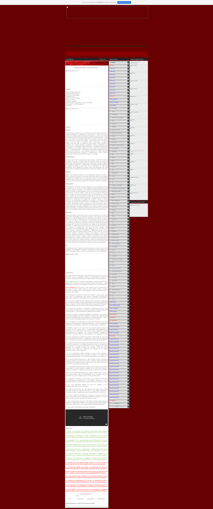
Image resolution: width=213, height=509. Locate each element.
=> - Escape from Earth (114, 148)
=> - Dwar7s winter (113, 142)
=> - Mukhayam (112, 209)
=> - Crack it (112, 120)
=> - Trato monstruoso (114, 280)
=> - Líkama (112, 179)
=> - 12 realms (112, 111)
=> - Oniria (112, 222)
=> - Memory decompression (115, 200)
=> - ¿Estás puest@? (113, 108)
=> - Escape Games (113, 151)
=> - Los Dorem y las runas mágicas (116, 185)
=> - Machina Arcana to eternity (115, 191)
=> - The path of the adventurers (115, 268)
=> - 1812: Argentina (113, 114)
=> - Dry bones (112, 136)
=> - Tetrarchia (112, 265)
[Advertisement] (106, 32)
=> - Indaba (112, 163)
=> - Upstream (112, 286)
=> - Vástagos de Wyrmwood (115, 289)
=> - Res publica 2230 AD (114, 234)
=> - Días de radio (113, 123)
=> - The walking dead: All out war (116, 271)
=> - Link (111, 182)
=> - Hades (112, 154)
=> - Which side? (113, 292)
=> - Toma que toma (113, 277)
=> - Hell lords (112, 157)
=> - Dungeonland (113, 139)
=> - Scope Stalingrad (113, 246)
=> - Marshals (112, 197)
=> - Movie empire (113, 206)
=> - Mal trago (112, 194)
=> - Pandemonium (113, 225)
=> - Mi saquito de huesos (114, 203)
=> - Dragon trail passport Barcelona (116, 133)
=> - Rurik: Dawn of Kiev (114, 240)
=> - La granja (112, 176)
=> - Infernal (112, 262)
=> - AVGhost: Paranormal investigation (116, 117)
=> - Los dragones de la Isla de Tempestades (117, 188)
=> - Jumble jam (113, 166)
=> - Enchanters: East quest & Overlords (117, 145)
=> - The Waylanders (113, 274)
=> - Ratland (112, 228)
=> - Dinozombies (113, 126)
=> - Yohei (112, 295)
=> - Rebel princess (113, 231)
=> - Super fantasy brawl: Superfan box (116, 259)
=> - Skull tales (112, 249)
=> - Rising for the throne (114, 237)
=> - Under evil (112, 283)
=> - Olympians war (113, 219)
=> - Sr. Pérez (112, 252)
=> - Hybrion (112, 160)
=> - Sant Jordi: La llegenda (114, 243)
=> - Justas (112, 169)
